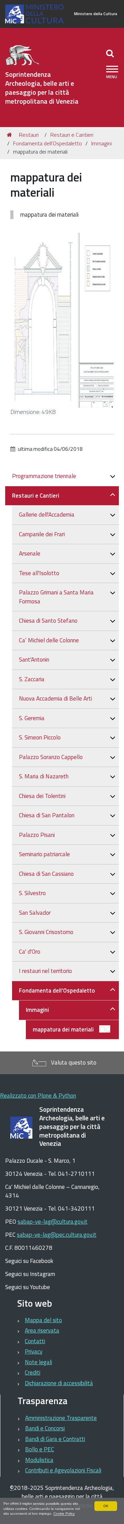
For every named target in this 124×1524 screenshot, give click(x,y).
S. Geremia (31, 718)
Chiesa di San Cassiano (46, 873)
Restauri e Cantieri (71, 135)
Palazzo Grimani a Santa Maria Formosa (56, 597)
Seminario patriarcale (44, 854)
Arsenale (29, 553)
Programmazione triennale (44, 475)
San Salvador (35, 912)
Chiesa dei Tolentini (42, 795)
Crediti (32, 1372)
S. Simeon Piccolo (40, 737)
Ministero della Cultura (95, 14)
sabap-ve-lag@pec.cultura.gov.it (56, 1234)
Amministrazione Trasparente (61, 1417)
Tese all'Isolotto (39, 573)
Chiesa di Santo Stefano (48, 620)
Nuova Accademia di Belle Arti (55, 698)
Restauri (29, 135)
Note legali (38, 1362)
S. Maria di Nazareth (44, 776)
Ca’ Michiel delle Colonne (49, 640)
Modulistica (39, 1459)
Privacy (33, 1351)
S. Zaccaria (31, 679)
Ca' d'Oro (29, 951)
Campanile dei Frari (42, 534)
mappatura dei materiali (63, 1029)
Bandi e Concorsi (45, 1428)
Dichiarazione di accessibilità (59, 1383)
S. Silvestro (32, 893)
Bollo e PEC (39, 1449)
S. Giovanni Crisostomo (46, 931)
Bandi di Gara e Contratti (55, 1438)
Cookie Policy (64, 1513)
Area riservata (42, 1330)
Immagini (101, 143)
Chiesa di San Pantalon (46, 815)
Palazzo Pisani (37, 834)
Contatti (35, 1341)
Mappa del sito (43, 1320)
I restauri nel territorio (45, 970)
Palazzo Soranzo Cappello (51, 757)
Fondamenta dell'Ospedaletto (47, 143)
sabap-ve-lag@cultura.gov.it (52, 1221)
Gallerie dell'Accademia (46, 514)
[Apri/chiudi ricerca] (111, 53)
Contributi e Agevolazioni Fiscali (63, 1470)
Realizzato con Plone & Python (38, 1095)
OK (105, 1506)
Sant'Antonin (34, 659)
